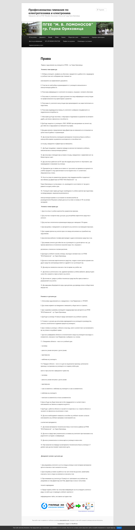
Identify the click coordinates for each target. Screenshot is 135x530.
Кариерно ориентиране (98, 37)
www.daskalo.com (64, 520)
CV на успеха (33, 37)
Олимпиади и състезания (85, 41)
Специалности (85, 37)
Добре (119, 528)
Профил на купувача (69, 41)
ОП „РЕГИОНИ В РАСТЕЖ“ (52, 41)
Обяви (56, 37)
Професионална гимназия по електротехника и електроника (49, 11)
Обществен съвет (73, 37)
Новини (63, 37)
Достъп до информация (35, 41)
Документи (42, 37)
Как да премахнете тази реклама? (86, 511)
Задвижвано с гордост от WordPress (68, 523)
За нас (50, 37)
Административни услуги (36, 45)
